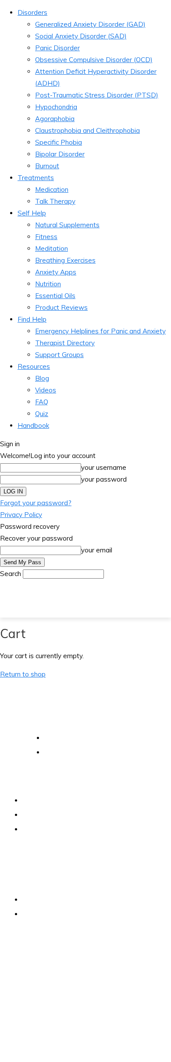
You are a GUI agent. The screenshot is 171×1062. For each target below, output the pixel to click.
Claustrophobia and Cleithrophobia (87, 130)
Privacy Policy (21, 514)
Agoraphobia (55, 119)
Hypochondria (56, 107)
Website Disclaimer (71, 738)
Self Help (32, 213)
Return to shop (23, 674)
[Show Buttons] (6, 1044)
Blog (42, 378)
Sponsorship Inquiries (53, 914)
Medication (51, 189)
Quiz (41, 414)
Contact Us (38, 899)
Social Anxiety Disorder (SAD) (81, 36)
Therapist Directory (65, 343)
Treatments (36, 178)
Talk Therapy (55, 201)
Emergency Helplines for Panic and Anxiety (100, 331)
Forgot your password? (35, 503)
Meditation (51, 248)
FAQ (41, 402)
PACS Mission (41, 800)
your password (104, 479)
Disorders (32, 12)
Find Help (32, 319)
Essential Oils (55, 296)
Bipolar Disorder (60, 154)
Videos (45, 390)
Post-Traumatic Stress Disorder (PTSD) (96, 95)
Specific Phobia (58, 142)
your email (96, 550)
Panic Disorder (57, 48)
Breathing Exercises (65, 260)
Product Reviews (61, 307)
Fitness (46, 237)
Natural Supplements (67, 225)
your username (103, 467)
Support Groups (59, 355)
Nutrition (48, 284)
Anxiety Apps (55, 272)
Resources (34, 366)
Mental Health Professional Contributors (79, 815)
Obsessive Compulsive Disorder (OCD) (94, 60)
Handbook (33, 425)
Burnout (47, 166)
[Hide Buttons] (4, 1056)
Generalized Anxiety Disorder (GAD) (90, 24)
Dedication (37, 829)
